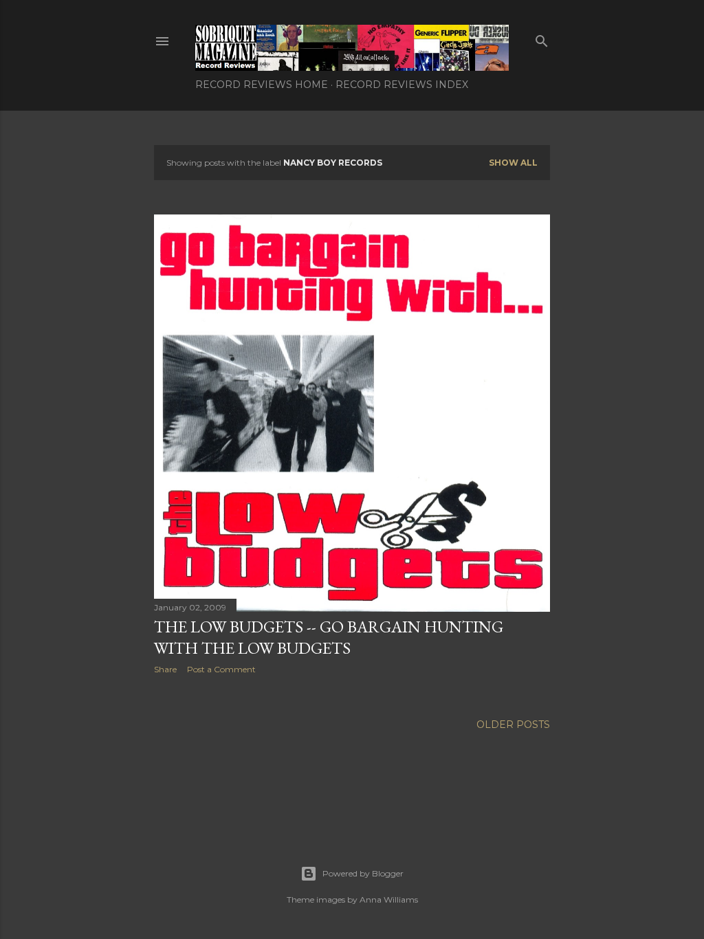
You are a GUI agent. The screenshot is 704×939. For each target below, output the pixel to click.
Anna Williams (389, 899)
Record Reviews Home (261, 84)
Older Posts (513, 724)
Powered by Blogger (363, 873)
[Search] (542, 38)
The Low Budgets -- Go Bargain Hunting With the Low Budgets (328, 637)
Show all (513, 162)
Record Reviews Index (402, 84)
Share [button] (165, 669)
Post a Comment (221, 669)
